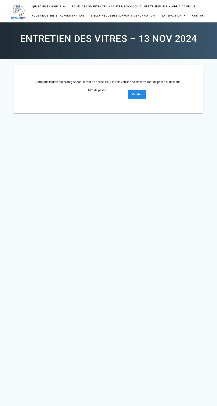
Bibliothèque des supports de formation (123, 15)
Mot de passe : (97, 90)
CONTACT (199, 15)
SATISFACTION (171, 15)
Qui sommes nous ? (46, 6)
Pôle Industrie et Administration (58, 15)
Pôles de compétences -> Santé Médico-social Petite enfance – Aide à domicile (133, 6)
